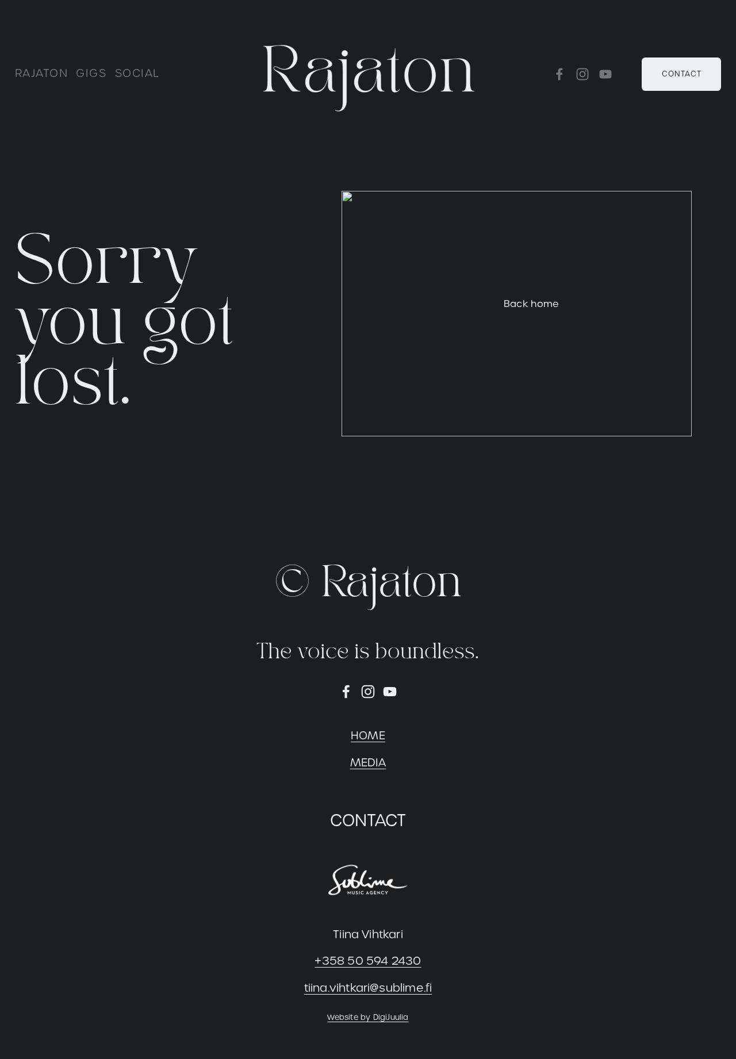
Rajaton (41, 73)
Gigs (91, 73)
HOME (368, 735)
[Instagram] (582, 74)
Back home (531, 304)
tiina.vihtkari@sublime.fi (368, 988)
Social (137, 73)
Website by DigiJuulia (367, 1017)
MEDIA (368, 762)
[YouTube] (605, 74)
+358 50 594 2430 (368, 961)
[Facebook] (559, 74)
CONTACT (682, 74)
